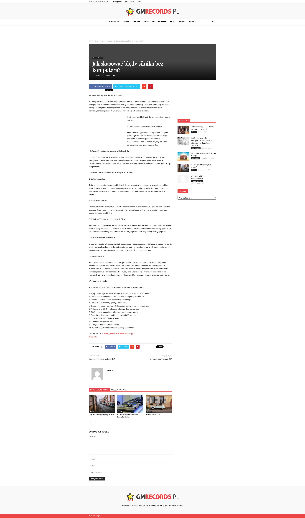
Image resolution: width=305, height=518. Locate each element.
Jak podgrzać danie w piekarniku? (102, 359)
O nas (125, 2)
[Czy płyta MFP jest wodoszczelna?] (183, 179)
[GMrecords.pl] (152, 11)
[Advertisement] (152, 33)
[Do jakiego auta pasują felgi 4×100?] (102, 404)
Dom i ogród (114, 22)
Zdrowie (192, 22)
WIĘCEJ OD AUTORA (119, 390)
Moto (94, 58)
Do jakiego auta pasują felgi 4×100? (101, 414)
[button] (213, 22)
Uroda (172, 22)
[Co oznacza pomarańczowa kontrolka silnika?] (130, 404)
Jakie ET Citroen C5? (153, 414)
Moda (146, 22)
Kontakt (139, 2)
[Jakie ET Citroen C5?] (159, 404)
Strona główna (117, 2)
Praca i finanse (159, 22)
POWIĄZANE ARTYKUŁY (99, 390)
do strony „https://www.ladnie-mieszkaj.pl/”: (118, 334)
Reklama (132, 2)
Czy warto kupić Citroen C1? (161, 359)
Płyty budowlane (197, 181)
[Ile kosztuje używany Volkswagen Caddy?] (183, 156)
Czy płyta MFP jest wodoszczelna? (198, 177)
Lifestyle (136, 22)
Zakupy (182, 22)
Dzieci (126, 22)
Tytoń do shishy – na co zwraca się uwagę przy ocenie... (202, 128)
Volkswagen (195, 158)
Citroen (100, 58)
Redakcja (109, 370)
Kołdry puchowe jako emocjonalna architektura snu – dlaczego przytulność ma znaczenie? (203, 141)
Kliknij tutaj (93, 337)
